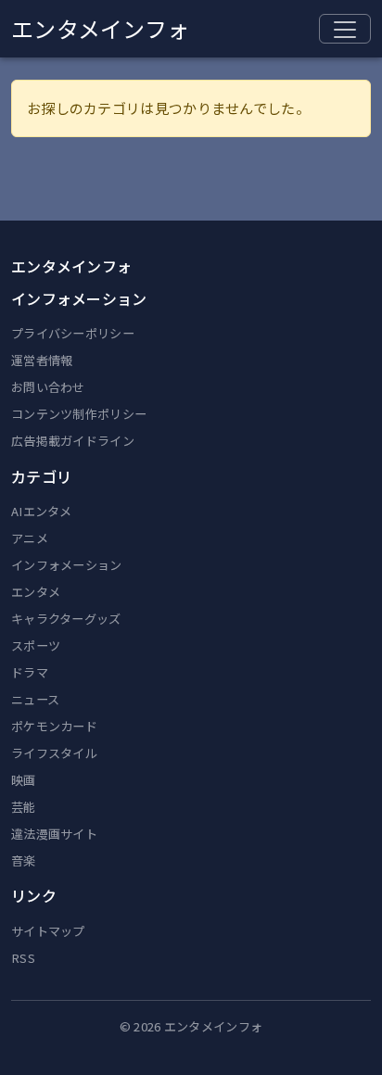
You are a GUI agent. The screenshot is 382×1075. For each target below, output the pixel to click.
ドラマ (29, 672)
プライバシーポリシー (72, 333)
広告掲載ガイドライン (72, 440)
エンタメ (35, 592)
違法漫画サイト (54, 833)
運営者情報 (42, 360)
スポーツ (35, 645)
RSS (23, 958)
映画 (23, 780)
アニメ (29, 538)
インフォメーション (66, 565)
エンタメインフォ (100, 28)
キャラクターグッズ (66, 618)
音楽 (23, 860)
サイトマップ (48, 931)
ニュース (35, 699)
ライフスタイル (54, 753)
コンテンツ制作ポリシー (78, 414)
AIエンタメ (41, 511)
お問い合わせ (48, 387)
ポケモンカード (54, 726)
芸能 (23, 807)
